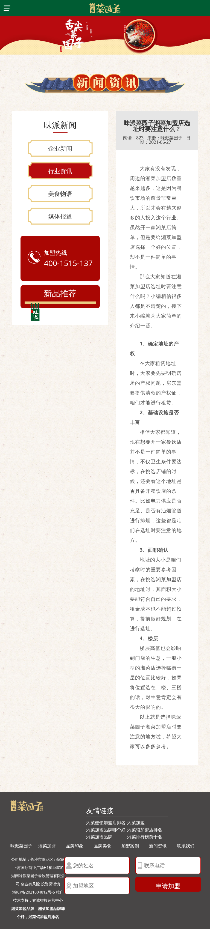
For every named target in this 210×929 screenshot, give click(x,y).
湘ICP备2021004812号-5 (33, 892)
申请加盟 (168, 886)
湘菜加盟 (136, 823)
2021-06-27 (160, 142)
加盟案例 (130, 846)
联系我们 (185, 846)
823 (140, 138)
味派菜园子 (171, 138)
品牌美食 (102, 846)
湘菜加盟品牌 (99, 837)
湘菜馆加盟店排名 (144, 830)
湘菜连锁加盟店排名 (106, 823)
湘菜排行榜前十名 (144, 837)
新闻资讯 (158, 846)
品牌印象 (74, 846)
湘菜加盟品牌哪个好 (106, 830)
